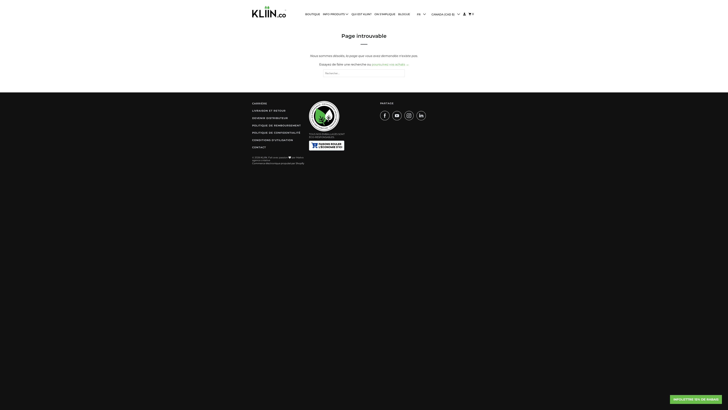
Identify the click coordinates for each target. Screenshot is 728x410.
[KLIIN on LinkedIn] (422, 115)
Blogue (404, 14)
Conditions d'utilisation (272, 140)
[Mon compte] (464, 14)
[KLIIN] (269, 11)
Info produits (334, 14)
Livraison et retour (269, 110)
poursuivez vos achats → (390, 64)
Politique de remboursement (276, 125)
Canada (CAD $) (443, 14)
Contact (259, 147)
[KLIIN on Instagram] (410, 115)
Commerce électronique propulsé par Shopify (278, 163)
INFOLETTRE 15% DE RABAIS (696, 399)
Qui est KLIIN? (361, 14)
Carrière (259, 103)
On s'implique (384, 14)
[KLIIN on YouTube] (398, 115)
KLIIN (264, 157)
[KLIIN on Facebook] (385, 115)
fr (419, 14)
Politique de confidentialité (276, 132)
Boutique (312, 14)
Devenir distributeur (270, 118)
